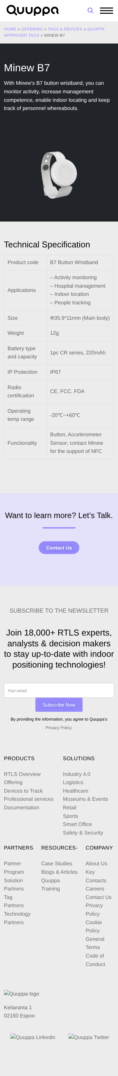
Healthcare (75, 791)
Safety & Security (83, 833)
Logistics (73, 782)
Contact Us (59, 548)
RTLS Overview (22, 774)
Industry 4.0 (76, 774)
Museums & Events (85, 799)
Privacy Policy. (59, 727)
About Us (96, 864)
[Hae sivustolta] (90, 10)
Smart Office (77, 824)
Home (10, 29)
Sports (70, 816)
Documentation (21, 808)
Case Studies (56, 864)
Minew (23, 83)
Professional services (28, 799)
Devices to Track (23, 791)
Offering (32, 29)
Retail (69, 808)
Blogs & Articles (59, 872)
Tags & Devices (65, 29)
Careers (95, 889)
